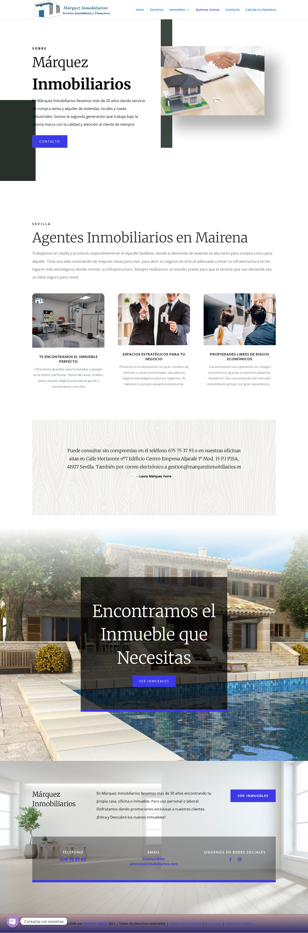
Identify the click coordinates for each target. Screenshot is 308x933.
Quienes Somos (208, 10)
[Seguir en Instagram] (239, 859)
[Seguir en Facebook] (230, 859)
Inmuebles (177, 10)
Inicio (140, 10)
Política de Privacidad (185, 923)
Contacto (232, 10)
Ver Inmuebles (154, 681)
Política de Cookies (239, 923)
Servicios (156, 10)
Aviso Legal (213, 923)
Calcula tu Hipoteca (261, 10)
